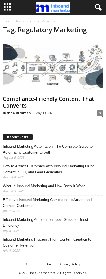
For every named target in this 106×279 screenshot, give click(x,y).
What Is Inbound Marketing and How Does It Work (44, 186)
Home (6, 21)
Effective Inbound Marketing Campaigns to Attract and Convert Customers (47, 203)
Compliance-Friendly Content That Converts (48, 102)
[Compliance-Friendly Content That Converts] (53, 66)
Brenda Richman (17, 113)
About (30, 264)
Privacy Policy (69, 264)
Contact (47, 264)
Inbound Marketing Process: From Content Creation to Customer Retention (47, 242)
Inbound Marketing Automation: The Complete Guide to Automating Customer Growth (48, 149)
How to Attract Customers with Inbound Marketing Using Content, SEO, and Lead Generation (48, 169)
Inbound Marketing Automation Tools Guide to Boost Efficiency (45, 222)
